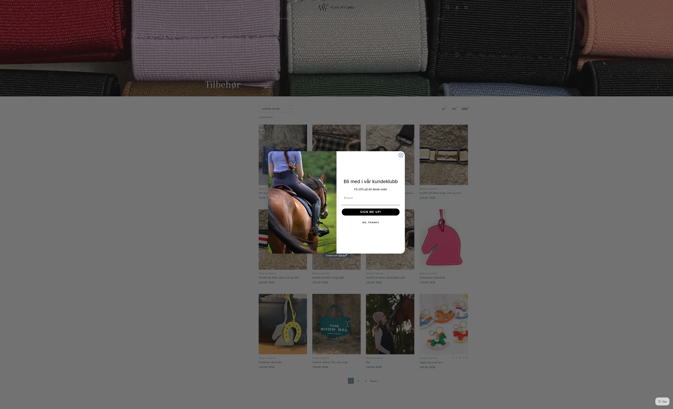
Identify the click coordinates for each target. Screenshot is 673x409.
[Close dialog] (401, 155)
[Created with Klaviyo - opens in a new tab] (336, 256)
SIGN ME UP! (370, 211)
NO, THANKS (370, 222)
